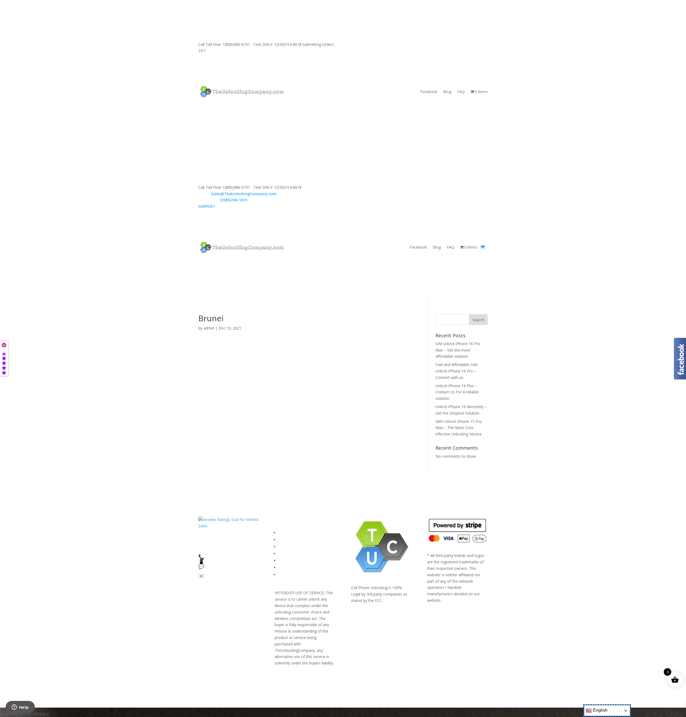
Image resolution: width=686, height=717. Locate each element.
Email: (237, 193)
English (599, 710)
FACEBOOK (288, 532)
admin (208, 328)
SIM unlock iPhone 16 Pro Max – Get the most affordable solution (457, 350)
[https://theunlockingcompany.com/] (241, 91)
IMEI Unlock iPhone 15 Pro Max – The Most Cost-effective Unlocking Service (458, 428)
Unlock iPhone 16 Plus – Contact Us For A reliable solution (457, 392)
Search (478, 319)
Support (285, 574)
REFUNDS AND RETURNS (300, 560)
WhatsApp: (222, 199)
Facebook (428, 91)
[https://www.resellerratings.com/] (228, 525)
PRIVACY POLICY (293, 553)
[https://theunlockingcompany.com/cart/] (482, 247)
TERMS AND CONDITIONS (302, 546)
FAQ (461, 91)
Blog (447, 91)
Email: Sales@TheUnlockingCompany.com (425, 44)
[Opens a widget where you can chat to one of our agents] (20, 707)
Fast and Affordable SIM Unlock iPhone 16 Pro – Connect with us (456, 371)
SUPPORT (373, 44)
